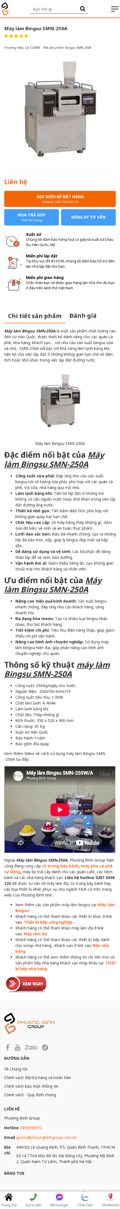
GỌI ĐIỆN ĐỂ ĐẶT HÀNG (60, 199)
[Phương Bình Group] (5, 9)
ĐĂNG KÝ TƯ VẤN (88, 217)
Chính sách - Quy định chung (30, 1094)
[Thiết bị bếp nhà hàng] (26, 983)
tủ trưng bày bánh (60, 866)
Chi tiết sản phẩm (35, 316)
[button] (16, 36)
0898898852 (31, 1127)
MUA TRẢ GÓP (31, 217)
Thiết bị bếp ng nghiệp (48, 922)
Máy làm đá (35, 933)
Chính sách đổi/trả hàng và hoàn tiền (37, 1077)
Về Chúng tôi (15, 1069)
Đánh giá (83, 315)
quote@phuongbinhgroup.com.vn (46, 1137)
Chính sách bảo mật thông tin (31, 1086)
